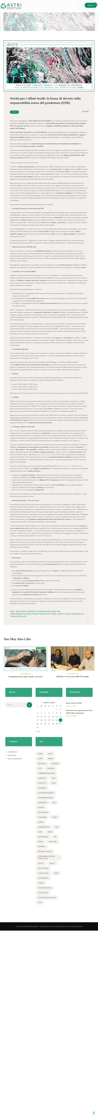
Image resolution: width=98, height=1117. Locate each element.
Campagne (11, 752)
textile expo (43, 892)
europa (41, 807)
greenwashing (43, 827)
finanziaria (42, 817)
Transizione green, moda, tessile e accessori (25, 677)
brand (50, 758)
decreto (32, 611)
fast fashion (43, 812)
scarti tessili (64, 614)
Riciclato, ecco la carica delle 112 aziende (73, 676)
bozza (24, 611)
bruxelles (42, 763)
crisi (53, 778)
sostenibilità (77, 614)
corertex (42, 778)
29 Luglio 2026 (71, 706)
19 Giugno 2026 (71, 716)
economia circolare (46, 611)
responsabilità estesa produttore (27, 614)
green (40, 822)
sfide (56, 873)
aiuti (50, 753)
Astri (85, 111)
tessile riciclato (18, 616)
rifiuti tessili (50, 614)
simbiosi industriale (43, 454)
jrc (56, 827)
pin (55, 837)
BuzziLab (55, 763)
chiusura (50, 768)
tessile (41, 883)
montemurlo (43, 837)
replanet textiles (45, 851)
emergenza (42, 802)
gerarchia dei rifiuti (67, 258)
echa (54, 783)
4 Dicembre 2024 (25, 673)
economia (42, 788)
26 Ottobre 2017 (72, 673)
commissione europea (46, 773)
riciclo (41, 863)
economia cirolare (45, 797)
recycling (53, 841)
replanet (41, 846)
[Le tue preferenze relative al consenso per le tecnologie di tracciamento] (94, 1113)
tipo (39, 902)
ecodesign (15, 431)
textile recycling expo (47, 897)
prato (40, 841)
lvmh (40, 832)
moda (50, 832)
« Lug (38, 731)
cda (39, 768)
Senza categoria (14, 758)
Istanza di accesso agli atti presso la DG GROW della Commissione (79, 712)
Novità (14, 112)
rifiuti (52, 863)
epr (58, 611)
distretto (42, 783)
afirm (40, 753)
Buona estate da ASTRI (74, 703)
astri (18, 611)
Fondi (55, 817)
